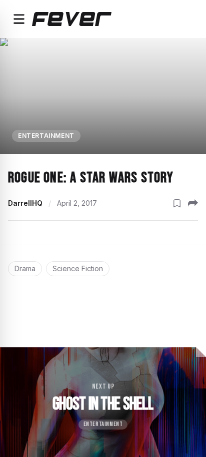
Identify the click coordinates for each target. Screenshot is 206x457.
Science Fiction (77, 268)
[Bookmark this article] (177, 203)
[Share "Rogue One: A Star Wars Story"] (193, 203)
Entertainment (46, 135)
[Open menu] (19, 19)
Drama (25, 268)
